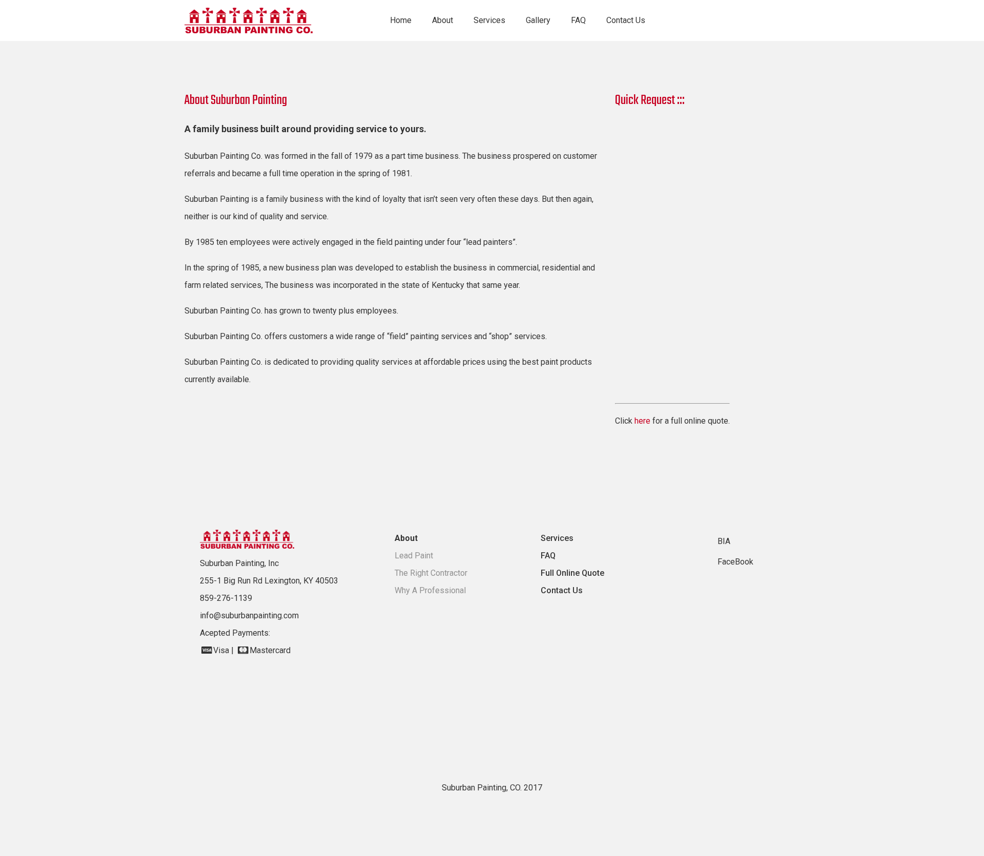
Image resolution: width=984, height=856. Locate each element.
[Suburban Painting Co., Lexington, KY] (261, 20)
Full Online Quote (572, 573)
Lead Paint (414, 555)
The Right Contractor (431, 573)
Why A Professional (430, 590)
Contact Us (625, 20)
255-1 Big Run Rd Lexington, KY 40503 (269, 581)
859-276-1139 (226, 598)
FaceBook (735, 562)
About (406, 538)
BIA (723, 541)
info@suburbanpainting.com (249, 615)
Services (557, 538)
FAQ (578, 20)
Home (401, 20)
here (642, 421)
